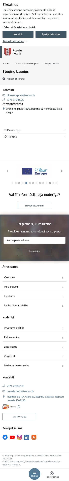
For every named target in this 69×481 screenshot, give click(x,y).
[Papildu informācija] (19, 406)
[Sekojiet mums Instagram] (19, 437)
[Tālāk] (61, 170)
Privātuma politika (14, 327)
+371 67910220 (15, 99)
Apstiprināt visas (51, 34)
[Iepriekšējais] (7, 170)
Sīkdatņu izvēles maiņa (16, 365)
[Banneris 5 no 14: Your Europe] (34, 171)
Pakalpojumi (11, 286)
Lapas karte (10, 346)
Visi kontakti (19, 416)
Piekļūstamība (12, 337)
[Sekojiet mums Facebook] (5, 437)
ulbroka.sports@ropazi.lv (21, 95)
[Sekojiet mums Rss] (33, 437)
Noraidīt (18, 34)
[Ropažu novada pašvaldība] (21, 56)
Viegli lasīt (9, 356)
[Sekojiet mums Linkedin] (26, 437)
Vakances (9, 277)
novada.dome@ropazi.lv (20, 391)
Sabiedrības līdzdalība (16, 305)
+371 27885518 (15, 386)
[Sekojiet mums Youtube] (12, 437)
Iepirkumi (9, 296)
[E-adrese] (9, 406)
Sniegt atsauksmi (34, 205)
